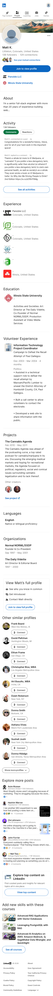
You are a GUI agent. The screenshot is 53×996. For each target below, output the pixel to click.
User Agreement (34, 968)
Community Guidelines (12, 990)
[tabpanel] (26, 158)
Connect (21, 632)
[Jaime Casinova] (17, 491)
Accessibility (8, 968)
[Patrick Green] (8, 491)
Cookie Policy (8, 980)
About (30, 963)
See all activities (26, 189)
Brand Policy (8, 985)
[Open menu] (49, 35)
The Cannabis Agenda (18, 441)
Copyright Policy (34, 980)
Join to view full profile (20, 607)
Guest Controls (34, 985)
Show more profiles (14, 770)
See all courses (14, 949)
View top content (26, 892)
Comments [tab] (11, 132)
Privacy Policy (9, 973)
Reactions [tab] (27, 132)
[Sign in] (48, 5)
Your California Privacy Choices (37, 974)
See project (11, 498)
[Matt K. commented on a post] (26, 144)
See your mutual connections (27, 60)
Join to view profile (26, 68)
